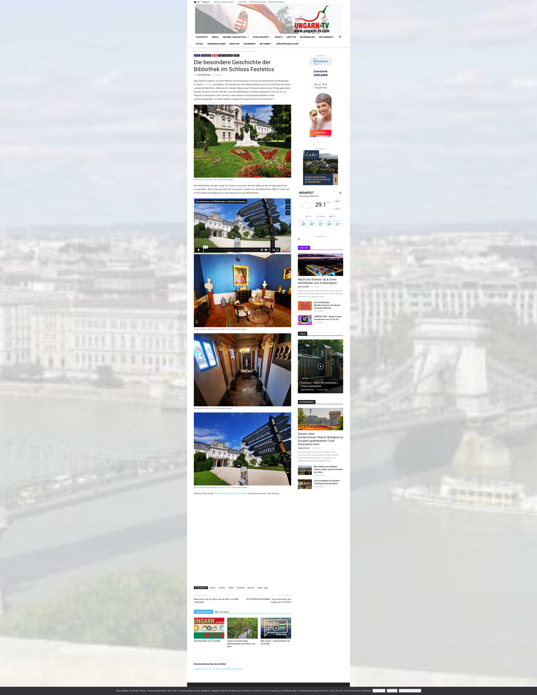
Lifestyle (291, 37)
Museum (251, 588)
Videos (215, 37)
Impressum (242, 2)
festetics (222, 588)
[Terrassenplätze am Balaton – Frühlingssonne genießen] (305, 484)
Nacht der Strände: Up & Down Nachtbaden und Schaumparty (317, 281)
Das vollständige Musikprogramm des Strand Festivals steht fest (327, 305)
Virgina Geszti (304, 448)
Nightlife (234, 43)
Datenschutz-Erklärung (410, 691)
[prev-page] (195, 652)
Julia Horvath (303, 287)
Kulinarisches (307, 37)
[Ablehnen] (533, 691)
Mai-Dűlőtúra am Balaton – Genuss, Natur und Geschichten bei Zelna (328, 469)
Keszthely (208, 84)
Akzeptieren (379, 691)
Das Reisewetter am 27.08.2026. (207, 641)
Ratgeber (265, 43)
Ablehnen (392, 691)
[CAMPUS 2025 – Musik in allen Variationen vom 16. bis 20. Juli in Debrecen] (305, 320)
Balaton (213, 588)
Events (278, 37)
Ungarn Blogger (216, 43)
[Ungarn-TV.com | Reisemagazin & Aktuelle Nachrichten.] (268, 19)
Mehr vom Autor (222, 612)
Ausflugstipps (261, 37)
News (214, 55)
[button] (339, 37)
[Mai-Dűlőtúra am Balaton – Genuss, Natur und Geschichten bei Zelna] (305, 470)
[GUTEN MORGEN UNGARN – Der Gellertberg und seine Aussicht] (320, 366)
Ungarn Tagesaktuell (234, 37)
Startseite (202, 37)
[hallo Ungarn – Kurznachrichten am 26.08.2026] (276, 628)
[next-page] (200, 652)
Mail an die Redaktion (277, 2)
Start (195, 51)
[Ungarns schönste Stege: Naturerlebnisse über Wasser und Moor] (242, 628)
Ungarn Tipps (262, 588)
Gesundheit (249, 43)
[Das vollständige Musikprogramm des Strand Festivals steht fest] (305, 306)
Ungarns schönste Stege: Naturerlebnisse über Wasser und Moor (241, 644)
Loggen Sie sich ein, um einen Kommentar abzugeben (218, 669)
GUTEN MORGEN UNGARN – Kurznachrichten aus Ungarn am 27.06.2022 (268, 600)
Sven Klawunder (204, 75)
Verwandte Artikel (203, 612)
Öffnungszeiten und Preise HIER (230, 493)
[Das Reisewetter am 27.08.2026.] (209, 628)
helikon (231, 588)
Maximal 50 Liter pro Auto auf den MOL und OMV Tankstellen (216, 600)
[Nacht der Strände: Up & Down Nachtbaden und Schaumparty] (320, 265)
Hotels (199, 43)
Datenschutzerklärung (257, 2)
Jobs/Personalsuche (287, 43)
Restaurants (326, 37)
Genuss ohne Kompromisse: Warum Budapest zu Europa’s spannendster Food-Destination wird (320, 439)
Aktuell (202, 51)
